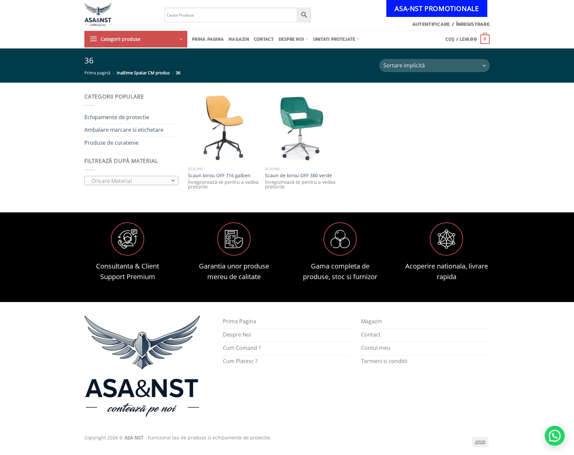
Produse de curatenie (111, 142)
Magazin (239, 39)
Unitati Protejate (334, 39)
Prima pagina (208, 39)
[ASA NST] (119, 15)
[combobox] (131, 180)
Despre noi (291, 39)
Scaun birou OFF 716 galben (219, 176)
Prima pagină (97, 73)
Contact (264, 39)
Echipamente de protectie (116, 117)
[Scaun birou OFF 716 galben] (223, 128)
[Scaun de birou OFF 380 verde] (300, 128)
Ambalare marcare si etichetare (123, 129)
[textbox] (130, 181)
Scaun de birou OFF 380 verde (298, 176)
